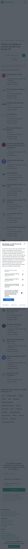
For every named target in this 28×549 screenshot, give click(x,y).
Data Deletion (5, 305)
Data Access (14, 305)
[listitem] (14, 271)
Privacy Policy (22, 305)
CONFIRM (8, 299)
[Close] (25, 244)
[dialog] (14, 274)
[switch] (22, 274)
